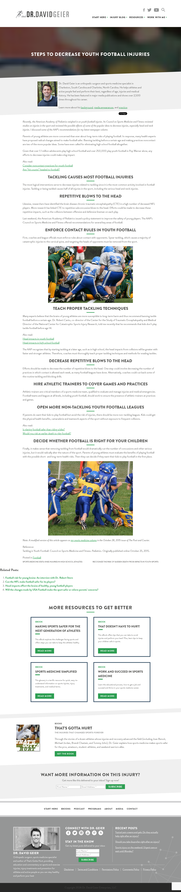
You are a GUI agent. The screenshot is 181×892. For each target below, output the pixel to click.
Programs (94, 808)
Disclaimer (69, 869)
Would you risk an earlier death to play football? (47, 433)
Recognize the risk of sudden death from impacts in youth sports (125, 561)
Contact (132, 808)
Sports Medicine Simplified (56, 671)
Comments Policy (131, 869)
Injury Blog (117, 17)
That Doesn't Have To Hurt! (119, 626)
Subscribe (115, 787)
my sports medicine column (84, 540)
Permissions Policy (110, 869)
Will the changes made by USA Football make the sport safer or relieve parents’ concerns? (51, 590)
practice (123, 107)
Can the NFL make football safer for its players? (30, 582)
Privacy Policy (149, 869)
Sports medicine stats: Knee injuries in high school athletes (52, 561)
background (87, 107)
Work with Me (156, 17)
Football (37, 557)
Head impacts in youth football (38, 339)
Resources (136, 17)
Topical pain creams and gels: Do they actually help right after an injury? (136, 834)
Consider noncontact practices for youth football (48, 165)
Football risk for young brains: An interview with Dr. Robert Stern (39, 578)
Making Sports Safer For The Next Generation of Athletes (57, 628)
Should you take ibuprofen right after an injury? (137, 841)
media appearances (103, 107)
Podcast (79, 808)
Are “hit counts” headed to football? (41, 169)
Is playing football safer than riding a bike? (44, 429)
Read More (45, 650)
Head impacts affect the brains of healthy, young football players (39, 586)
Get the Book (65, 753)
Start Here (99, 17)
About (108, 808)
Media (119, 808)
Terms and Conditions (88, 869)
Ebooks (66, 808)
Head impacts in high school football (41, 343)
